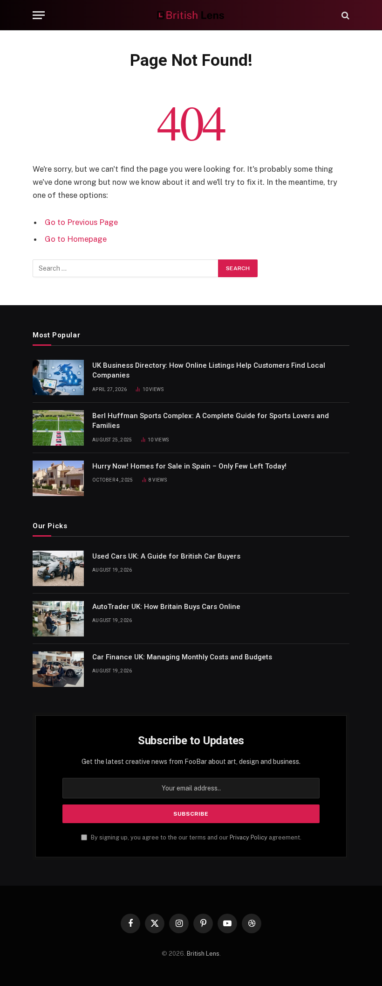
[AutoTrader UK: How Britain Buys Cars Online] (58, 618)
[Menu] (39, 15)
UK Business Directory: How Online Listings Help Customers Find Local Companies (208, 370)
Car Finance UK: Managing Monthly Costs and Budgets (182, 657)
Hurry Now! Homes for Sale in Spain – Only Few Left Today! (189, 466)
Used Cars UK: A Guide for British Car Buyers (166, 556)
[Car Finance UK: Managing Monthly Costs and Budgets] (58, 669)
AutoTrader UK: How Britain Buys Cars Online (166, 606)
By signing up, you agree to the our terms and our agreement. (195, 837)
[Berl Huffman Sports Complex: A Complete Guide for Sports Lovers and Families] (58, 428)
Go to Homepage (76, 239)
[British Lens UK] (191, 15)
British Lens (203, 953)
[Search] (344, 15)
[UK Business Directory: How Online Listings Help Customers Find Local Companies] (58, 377)
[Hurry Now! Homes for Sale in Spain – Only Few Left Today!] (58, 478)
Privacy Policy (248, 837)
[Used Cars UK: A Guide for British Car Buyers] (58, 568)
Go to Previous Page (81, 222)
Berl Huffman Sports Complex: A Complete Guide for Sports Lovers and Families (210, 421)
